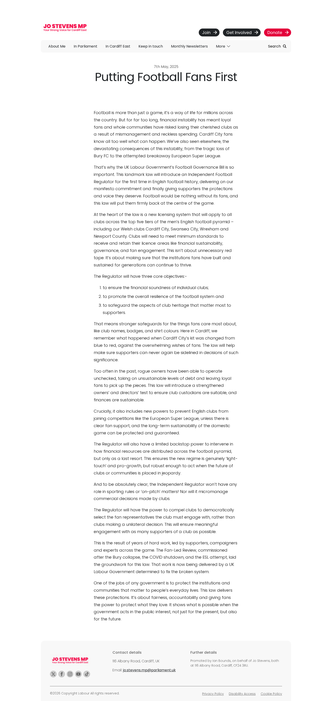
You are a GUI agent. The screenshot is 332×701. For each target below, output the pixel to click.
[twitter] (53, 674)
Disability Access (242, 693)
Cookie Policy (271, 693)
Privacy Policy (213, 693)
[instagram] (70, 674)
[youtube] (78, 674)
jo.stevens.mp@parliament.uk (149, 670)
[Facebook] (61, 674)
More (221, 46)
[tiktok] (86, 674)
